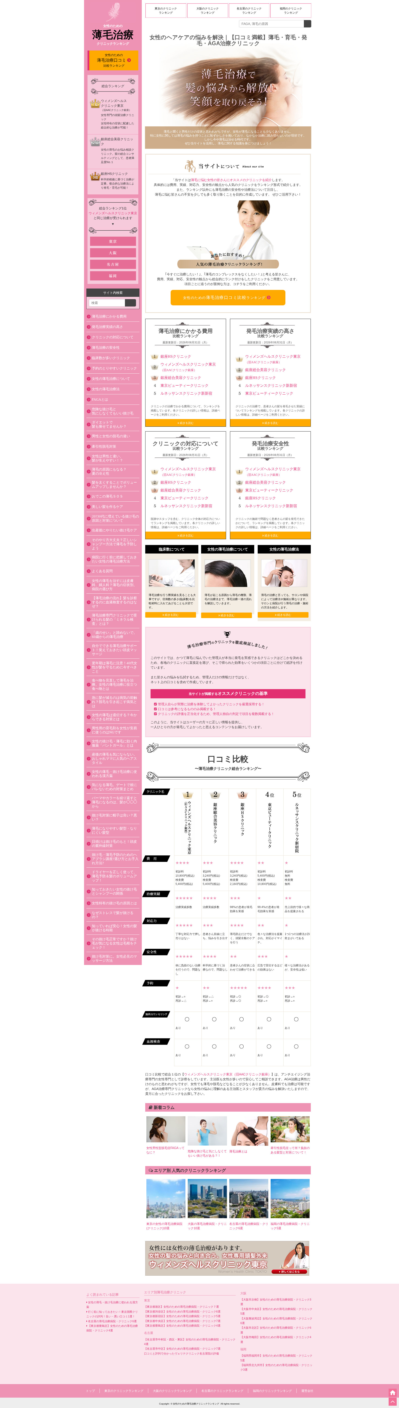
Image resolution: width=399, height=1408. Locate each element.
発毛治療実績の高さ (107, 327)
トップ (90, 1391)
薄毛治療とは (238, 1151)
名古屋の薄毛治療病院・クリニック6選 (248, 1226)
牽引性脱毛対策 (104, 446)
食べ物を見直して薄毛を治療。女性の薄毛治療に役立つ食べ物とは (114, 685)
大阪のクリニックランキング (207, 10)
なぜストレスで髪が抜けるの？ (112, 915)
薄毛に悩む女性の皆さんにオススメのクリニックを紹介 (231, 180)
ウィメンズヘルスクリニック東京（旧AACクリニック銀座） (227, 1074)
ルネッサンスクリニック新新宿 (186, 393)
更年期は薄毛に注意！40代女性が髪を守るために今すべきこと (114, 667)
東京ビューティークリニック (184, 385)
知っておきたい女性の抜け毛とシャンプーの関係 (114, 891)
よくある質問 (102, 571)
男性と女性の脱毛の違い (111, 436)
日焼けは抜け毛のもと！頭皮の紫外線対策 (114, 844)
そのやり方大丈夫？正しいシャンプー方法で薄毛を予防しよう (114, 544)
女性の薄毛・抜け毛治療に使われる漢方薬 (114, 774)
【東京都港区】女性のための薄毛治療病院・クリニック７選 (181, 1306)
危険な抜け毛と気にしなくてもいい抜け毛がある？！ (207, 1153)
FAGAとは (100, 399)
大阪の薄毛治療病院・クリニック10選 (207, 1226)
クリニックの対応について (112, 337)
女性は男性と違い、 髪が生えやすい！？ (107, 458)
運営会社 (307, 1391)
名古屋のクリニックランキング (249, 10)
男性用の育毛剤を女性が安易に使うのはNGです (114, 730)
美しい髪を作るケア (107, 507)
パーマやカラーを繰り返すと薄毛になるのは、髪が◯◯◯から (114, 802)
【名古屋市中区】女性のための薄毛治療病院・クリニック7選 (182, 1348)
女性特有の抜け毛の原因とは (114, 903)
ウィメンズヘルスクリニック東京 (113, 213)
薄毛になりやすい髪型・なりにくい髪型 (114, 830)
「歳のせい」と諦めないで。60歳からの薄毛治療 (114, 635)
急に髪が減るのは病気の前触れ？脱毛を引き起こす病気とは (114, 702)
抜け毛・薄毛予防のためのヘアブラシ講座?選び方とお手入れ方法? (115, 859)
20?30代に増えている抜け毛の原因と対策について (115, 518)
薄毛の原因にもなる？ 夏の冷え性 (109, 471)
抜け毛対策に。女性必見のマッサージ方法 (114, 958)
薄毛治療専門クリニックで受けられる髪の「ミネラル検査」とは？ (114, 619)
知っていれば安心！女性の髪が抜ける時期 (114, 928)
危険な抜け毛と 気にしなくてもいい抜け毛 (112, 411)
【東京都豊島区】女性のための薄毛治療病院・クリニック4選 (182, 1325)
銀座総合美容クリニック (180, 378)
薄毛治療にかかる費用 (109, 316)
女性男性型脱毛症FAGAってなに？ (165, 1150)
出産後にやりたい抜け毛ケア (114, 530)
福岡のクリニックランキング (291, 10)
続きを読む (186, 423)
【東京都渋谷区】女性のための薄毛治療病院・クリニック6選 (182, 1311)
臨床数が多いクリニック (111, 358)
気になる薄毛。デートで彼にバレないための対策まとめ (114, 787)
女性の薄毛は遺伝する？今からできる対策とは (114, 717)
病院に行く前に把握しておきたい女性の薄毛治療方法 (114, 559)
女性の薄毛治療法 (106, 389)
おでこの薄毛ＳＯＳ (107, 496)
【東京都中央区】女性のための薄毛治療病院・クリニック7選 (182, 1321)
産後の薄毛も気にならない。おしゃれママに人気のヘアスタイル (114, 759)
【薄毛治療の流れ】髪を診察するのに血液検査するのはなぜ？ (114, 602)
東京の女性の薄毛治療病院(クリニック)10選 (164, 1226)
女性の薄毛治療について (111, 379)
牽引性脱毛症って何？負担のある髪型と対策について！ (290, 1150)
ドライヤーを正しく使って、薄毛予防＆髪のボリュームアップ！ (114, 876)
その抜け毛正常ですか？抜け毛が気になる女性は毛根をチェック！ (114, 943)
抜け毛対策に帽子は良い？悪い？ (114, 817)
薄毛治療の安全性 (106, 347)
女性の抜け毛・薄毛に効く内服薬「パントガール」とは (114, 743)
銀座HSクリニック (175, 356)
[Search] (307, 23)
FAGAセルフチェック (366, 1401)
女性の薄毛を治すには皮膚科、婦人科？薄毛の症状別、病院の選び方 (114, 585)
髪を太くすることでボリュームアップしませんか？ (114, 484)
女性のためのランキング (224, 297)
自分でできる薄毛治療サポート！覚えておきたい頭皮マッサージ (114, 650)
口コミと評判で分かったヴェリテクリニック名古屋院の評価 (181, 1353)
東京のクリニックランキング (166, 10)
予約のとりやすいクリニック (114, 368)
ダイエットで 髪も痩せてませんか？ (109, 424)
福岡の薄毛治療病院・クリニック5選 (290, 1226)
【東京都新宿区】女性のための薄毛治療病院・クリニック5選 (182, 1316)
